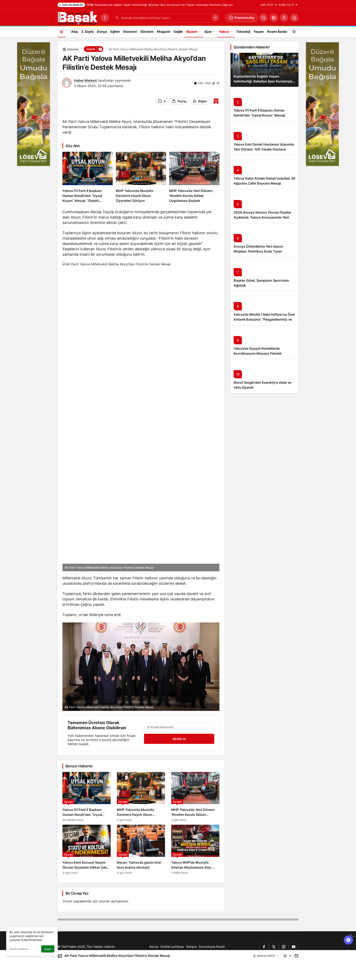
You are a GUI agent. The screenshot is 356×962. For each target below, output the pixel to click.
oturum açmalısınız (113, 901)
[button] (274, 18)
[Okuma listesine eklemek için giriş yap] (216, 101)
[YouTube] (294, 947)
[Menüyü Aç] (105, 18)
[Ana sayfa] (61, 31)
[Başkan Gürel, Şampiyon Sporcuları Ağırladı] (265, 274)
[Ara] (263, 18)
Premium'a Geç (244, 17)
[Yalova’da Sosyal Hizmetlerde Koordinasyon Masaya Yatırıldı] (265, 342)
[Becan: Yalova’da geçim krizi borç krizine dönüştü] (141, 849)
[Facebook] (264, 947)
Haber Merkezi (85, 80)
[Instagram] (284, 947)
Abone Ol (179, 739)
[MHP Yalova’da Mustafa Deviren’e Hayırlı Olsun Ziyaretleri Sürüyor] (141, 177)
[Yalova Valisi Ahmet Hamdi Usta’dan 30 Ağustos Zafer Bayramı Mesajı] (265, 172)
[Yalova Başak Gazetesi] (77, 17)
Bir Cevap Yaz (77, 893)
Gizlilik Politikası (18, 948)
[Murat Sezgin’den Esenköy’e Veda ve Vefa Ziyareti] (265, 376)
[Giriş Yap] (284, 18)
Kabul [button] (47, 949)
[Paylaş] (296, 955)
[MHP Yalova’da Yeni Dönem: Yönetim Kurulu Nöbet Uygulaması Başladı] (194, 177)
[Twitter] (274, 947)
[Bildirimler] (294, 18)
